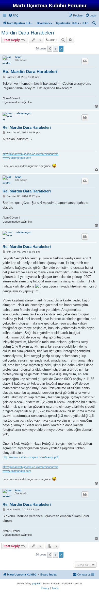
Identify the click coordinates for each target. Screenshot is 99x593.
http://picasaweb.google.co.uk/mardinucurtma (30, 153)
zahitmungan (23, 113)
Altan (18, 57)
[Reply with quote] (84, 61)
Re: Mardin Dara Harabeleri (30, 71)
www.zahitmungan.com (17, 157)
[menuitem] (13, 15)
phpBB (36, 583)
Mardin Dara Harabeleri (27, 32)
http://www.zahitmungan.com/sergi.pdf (31, 457)
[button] (49, 49)
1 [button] (55, 48)
